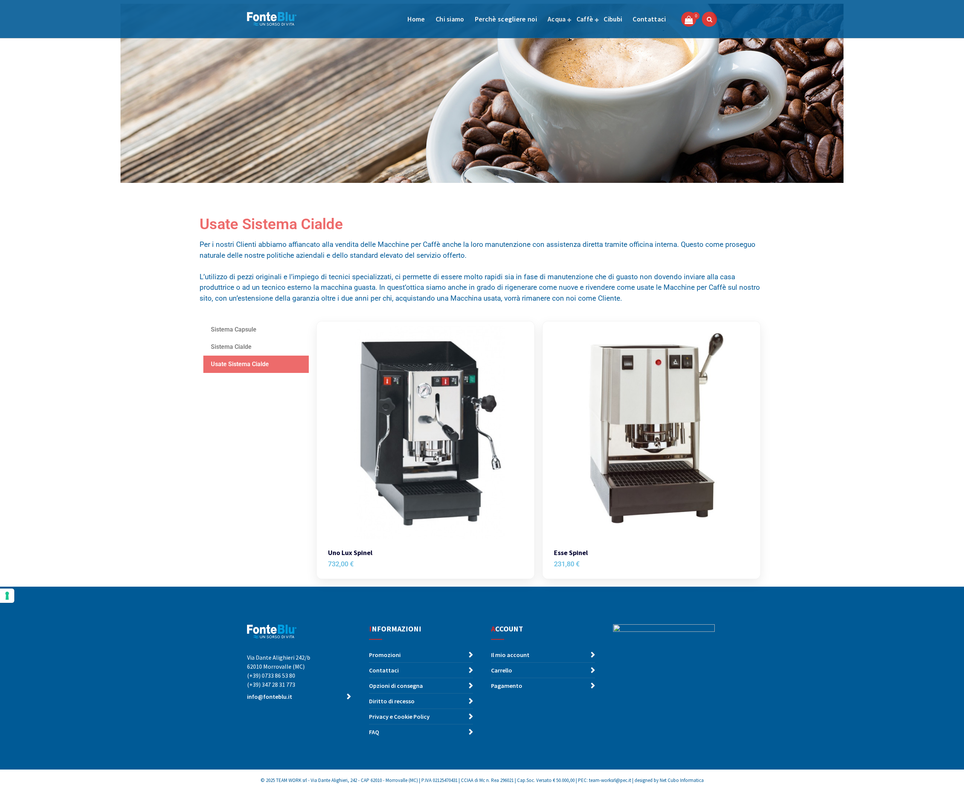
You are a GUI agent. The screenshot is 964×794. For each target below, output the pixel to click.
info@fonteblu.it (269, 696)
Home (416, 19)
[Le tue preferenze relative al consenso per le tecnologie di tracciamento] (7, 596)
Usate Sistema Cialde (240, 364)
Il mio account (510, 655)
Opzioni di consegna (396, 685)
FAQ (374, 732)
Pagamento (506, 685)
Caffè (585, 19)
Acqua (557, 19)
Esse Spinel (571, 553)
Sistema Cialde (231, 346)
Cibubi (613, 19)
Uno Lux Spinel (350, 553)
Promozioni (385, 655)
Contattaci (649, 19)
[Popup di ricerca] (709, 19)
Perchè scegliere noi (506, 19)
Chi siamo (450, 19)
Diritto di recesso (392, 701)
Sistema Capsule (234, 329)
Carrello (501, 670)
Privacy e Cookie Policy (399, 716)
